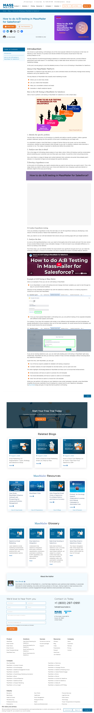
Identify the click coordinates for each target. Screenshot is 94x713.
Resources (39, 6)
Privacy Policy (12, 625)
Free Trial (65, 6)
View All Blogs (57, 510)
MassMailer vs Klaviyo (53, 676)
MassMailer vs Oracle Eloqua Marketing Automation (20, 674)
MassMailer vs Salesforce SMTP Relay (57, 685)
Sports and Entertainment (41, 704)
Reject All (77, 710)
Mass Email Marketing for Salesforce (29, 642)
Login (69, 1)
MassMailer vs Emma (53, 674)
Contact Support (29, 1)
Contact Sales (39, 1)
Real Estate (9, 695)
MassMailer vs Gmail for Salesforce (57, 680)
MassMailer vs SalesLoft (54, 682)
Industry (56, 6)
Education (9, 693)
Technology (65, 699)
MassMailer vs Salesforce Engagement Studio (18, 669)
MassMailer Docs (11, 652)
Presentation (57, 648)
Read (10, 465)
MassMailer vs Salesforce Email (14, 680)
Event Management (39, 697)
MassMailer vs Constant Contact (15, 665)
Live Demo (75, 6)
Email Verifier (10, 643)
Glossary (56, 641)
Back (88, 396)
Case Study (56, 652)
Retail (35, 701)
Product (16, 6)
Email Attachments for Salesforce (29, 654)
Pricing (33, 6)
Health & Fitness (11, 697)
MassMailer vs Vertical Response (15, 678)
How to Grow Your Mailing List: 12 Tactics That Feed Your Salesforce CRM (73, 460)
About (69, 641)
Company (70, 639)
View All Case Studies (16, 510)
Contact (69, 650)
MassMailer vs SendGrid (13, 671)
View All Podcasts (77, 510)
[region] (47, 708)
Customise (67, 710)
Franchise (64, 704)
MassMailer (32, 385)
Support (42, 645)
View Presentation (25, 26)
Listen (71, 507)
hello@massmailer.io (60, 1)
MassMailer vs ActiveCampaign (14, 667)
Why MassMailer (11, 663)
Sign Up (86, 6)
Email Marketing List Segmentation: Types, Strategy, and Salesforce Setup (19, 460)
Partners (69, 645)
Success (42, 639)
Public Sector (65, 697)
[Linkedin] (24, 581)
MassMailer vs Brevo (12, 676)
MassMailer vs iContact (54, 665)
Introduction (7, 53)
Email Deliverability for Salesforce (29, 646)
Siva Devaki (12, 37)
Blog (9, 11)
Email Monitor (10, 648)
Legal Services (65, 695)
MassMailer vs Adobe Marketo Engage (57, 671)
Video (55, 645)
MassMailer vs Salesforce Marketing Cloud (58, 669)
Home (4, 11)
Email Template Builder (12, 650)
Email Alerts (10, 645)
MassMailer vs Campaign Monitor (56, 667)
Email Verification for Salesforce (28, 650)
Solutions (24, 6)
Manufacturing (10, 699)
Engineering (10, 704)
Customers (70, 643)
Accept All (87, 710)
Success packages (44, 643)
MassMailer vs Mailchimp (54, 663)
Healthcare (37, 695)
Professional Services (12, 701)
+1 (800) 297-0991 (49, 1)
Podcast (56, 650)
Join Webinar (57, 654)
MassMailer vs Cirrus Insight (14, 685)
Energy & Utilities (38, 699)
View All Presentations (37, 510)
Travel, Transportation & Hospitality (71, 701)
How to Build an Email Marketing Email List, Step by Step (47, 459)
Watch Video (10, 26)
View (30, 496)
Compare (48, 6)
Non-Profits (37, 693)
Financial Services (66, 693)
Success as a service (45, 641)
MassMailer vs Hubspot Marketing (15, 682)
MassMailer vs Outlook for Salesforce (57, 678)
